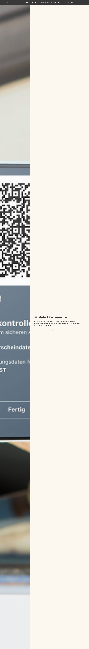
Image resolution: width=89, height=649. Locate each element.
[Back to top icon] (85, 647)
